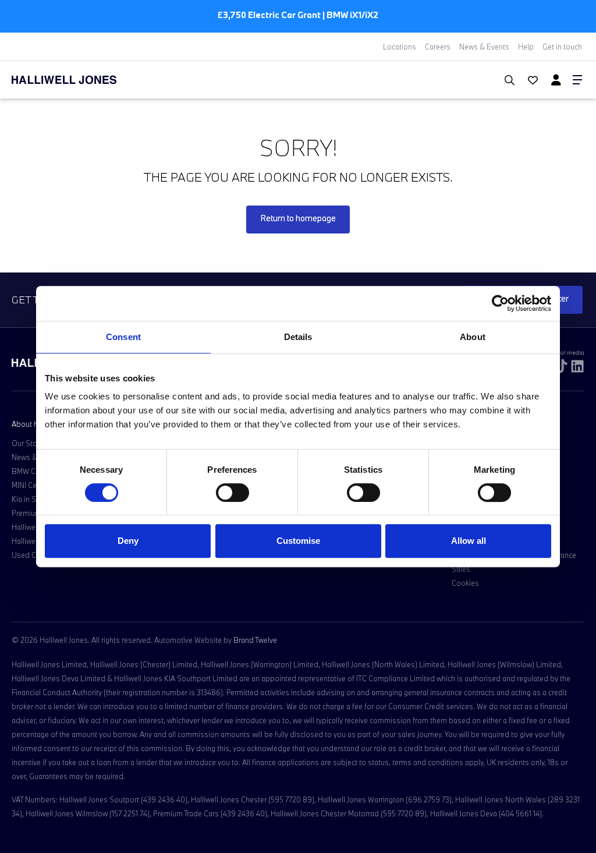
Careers (437, 46)
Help (526, 46)
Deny (128, 541)
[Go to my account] (528, 81)
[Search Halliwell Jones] (504, 80)
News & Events (484, 46)
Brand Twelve (255, 640)
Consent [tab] (123, 337)
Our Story (27, 443)
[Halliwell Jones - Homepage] (79, 80)
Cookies (465, 582)
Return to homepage (298, 218)
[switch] (232, 492)
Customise (298, 541)
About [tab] (472, 337)
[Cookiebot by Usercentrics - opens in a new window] (500, 303)
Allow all (468, 541)
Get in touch (562, 46)
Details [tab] (298, 337)
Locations (399, 46)
